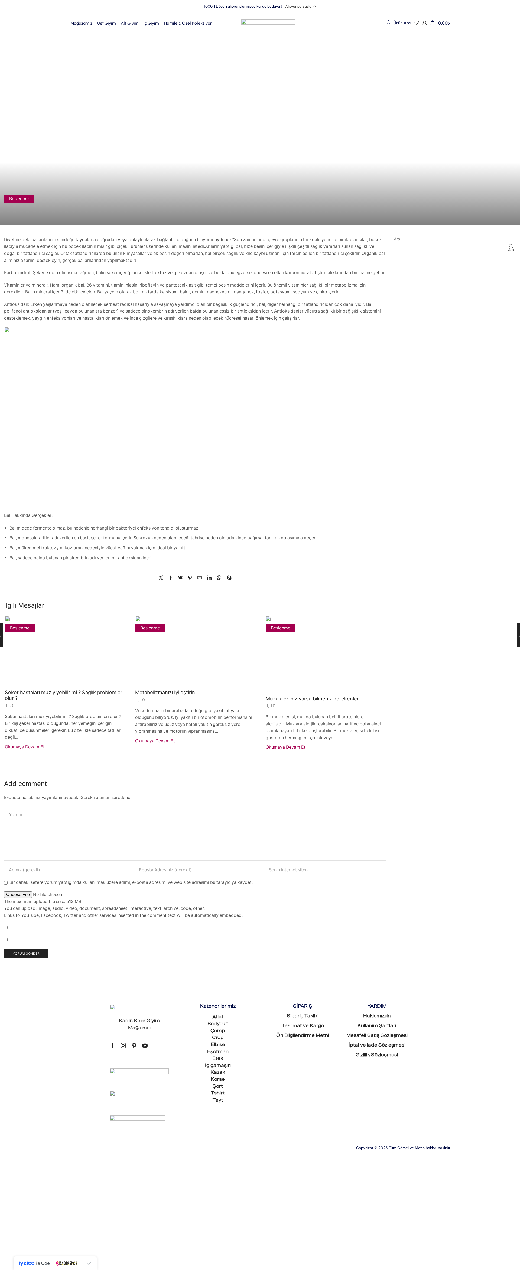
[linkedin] (209, 578)
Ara (397, 238)
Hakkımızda (377, 1016)
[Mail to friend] (199, 578)
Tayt (218, 1101)
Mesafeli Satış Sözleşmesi (377, 1036)
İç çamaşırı (218, 1066)
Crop (218, 1038)
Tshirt (218, 1094)
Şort (218, 1087)
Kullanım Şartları (377, 1026)
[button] (399, 22)
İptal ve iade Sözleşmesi (377, 1046)
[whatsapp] (219, 578)
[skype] (228, 578)
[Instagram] (123, 1045)
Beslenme (19, 198)
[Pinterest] (190, 578)
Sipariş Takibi (302, 1016)
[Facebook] (171, 578)
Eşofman (218, 1052)
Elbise (218, 1045)
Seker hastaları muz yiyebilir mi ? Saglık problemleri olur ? (64, 695)
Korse (218, 1080)
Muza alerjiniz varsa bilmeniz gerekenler (312, 698)
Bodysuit (217, 1024)
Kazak (217, 1073)
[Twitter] (162, 578)
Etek (217, 1059)
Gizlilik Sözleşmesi (377, 1055)
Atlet (217, 1017)
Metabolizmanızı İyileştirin (165, 692)
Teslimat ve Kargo (303, 1026)
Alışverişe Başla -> (300, 6)
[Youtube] (145, 1045)
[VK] (180, 578)
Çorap (217, 1031)
